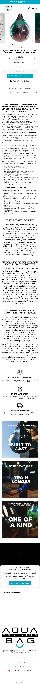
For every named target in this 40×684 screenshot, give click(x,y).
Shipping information (20, 88)
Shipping (17, 58)
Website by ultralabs (20, 682)
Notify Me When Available (20, 75)
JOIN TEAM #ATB (19, 666)
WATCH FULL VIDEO (21, 583)
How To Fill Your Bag (20, 92)
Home (19, 47)
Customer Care (19, 658)
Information (19, 662)
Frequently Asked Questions (20, 96)
